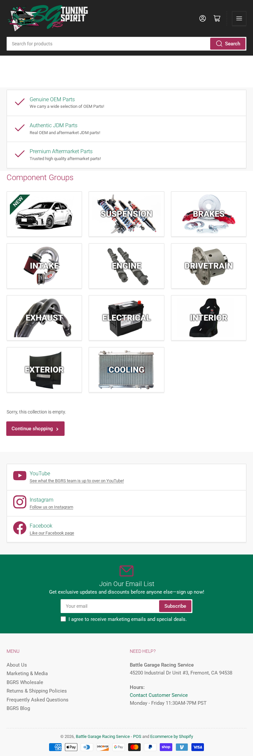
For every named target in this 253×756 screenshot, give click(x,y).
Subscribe (175, 606)
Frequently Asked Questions (38, 700)
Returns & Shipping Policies (37, 691)
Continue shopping (32, 429)
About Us (17, 665)
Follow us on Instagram (51, 507)
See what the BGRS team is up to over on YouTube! (77, 480)
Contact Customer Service (159, 695)
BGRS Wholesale (25, 682)
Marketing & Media (27, 673)
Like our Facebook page (52, 533)
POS (137, 736)
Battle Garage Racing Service (103, 736)
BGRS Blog (18, 708)
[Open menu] (239, 18)
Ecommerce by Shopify (171, 736)
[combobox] (126, 44)
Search (232, 44)
